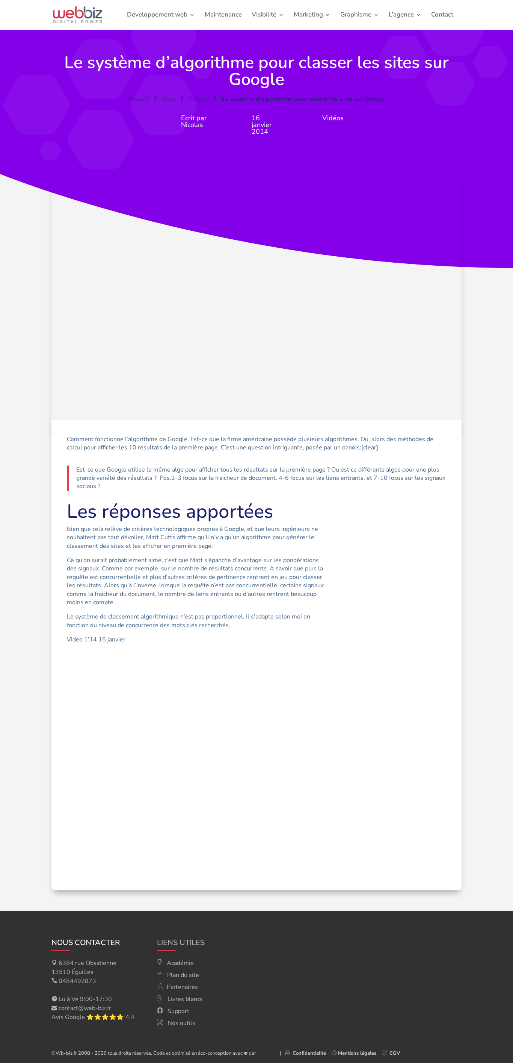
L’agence (401, 15)
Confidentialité (308, 1053)
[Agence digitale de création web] (265, 1053)
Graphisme (355, 15)
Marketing (308, 15)
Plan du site (183, 975)
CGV (394, 1053)
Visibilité (264, 15)
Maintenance (223, 15)
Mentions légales (357, 1053)
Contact (442, 15)
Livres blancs (185, 999)
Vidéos (333, 117)
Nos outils (181, 1023)
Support (178, 1011)
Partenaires (182, 987)
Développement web (157, 15)
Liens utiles (181, 942)
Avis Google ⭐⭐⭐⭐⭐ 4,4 (92, 1017)
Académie (180, 963)
